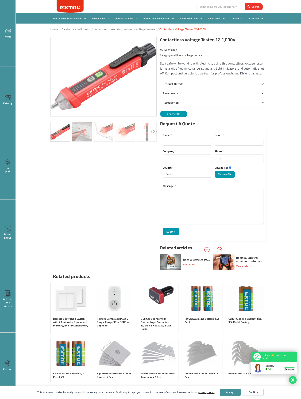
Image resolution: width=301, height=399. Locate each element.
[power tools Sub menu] (108, 18)
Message (168, 185)
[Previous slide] (207, 249)
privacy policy (206, 392)
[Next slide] (219, 249)
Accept (230, 392)
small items (214, 18)
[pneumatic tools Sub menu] (137, 18)
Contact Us (173, 113)
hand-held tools (189, 18)
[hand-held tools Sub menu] (201, 18)
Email (218, 135)
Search (256, 6)
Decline (253, 392)
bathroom (254, 18)
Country (167, 167)
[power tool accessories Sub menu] (173, 18)
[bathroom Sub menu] (262, 18)
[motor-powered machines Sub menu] (85, 18)
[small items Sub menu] (224, 18)
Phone (218, 151)
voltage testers (193, 55)
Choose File (224, 174)
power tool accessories (157, 18)
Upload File (221, 167)
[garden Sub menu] (242, 18)
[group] (186, 262)
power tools (99, 18)
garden (235, 18)
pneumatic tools (124, 18)
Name (166, 135)
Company (168, 151)
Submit (170, 231)
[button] (152, 41)
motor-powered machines (67, 18)
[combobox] (218, 158)
